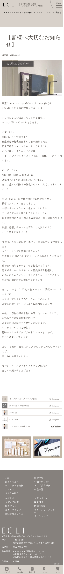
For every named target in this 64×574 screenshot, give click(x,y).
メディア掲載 (12, 502)
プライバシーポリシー (44, 511)
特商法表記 (40, 506)
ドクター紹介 (12, 493)
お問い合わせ (41, 498)
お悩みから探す (42, 481)
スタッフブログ (13, 510)
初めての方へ (12, 481)
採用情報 (38, 502)
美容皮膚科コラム (14, 514)
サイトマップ (41, 516)
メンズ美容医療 (42, 485)
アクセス (9, 489)
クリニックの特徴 (14, 485)
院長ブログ (11, 506)
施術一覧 (38, 478)
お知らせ (9, 498)
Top (7, 478)
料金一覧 (38, 489)
